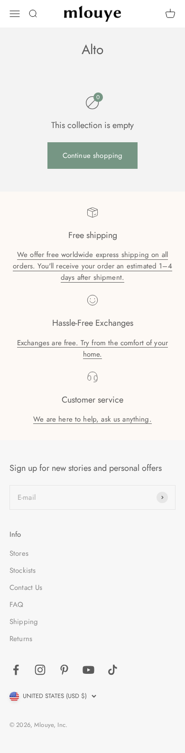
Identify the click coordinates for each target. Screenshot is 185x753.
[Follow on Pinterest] (64, 669)
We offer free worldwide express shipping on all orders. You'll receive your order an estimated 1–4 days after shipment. (92, 266)
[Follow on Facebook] (15, 669)
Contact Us (26, 587)
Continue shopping (93, 155)
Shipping (23, 621)
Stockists (22, 570)
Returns (20, 639)
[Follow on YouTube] (88, 669)
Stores (18, 553)
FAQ (16, 604)
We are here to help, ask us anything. (92, 419)
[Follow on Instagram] (40, 669)
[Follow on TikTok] (112, 669)
